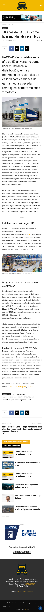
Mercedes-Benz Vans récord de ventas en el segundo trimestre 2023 (11, 430)
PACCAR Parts (28, 397)
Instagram (22, 387)
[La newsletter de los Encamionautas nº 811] (8, 476)
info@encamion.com (25, 591)
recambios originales (19, 400)
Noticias (10, 25)
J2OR (26, 609)
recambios (6, 400)
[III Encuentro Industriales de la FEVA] (8, 465)
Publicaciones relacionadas (16, 442)
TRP (29, 400)
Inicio (4, 25)
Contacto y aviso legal (30, 603)
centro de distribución (10, 397)
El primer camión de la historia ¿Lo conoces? (32, 428)
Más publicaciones (12, 445)
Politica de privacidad (14, 603)
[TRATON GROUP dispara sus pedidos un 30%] (8, 486)
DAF (20, 397)
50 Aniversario (21, 394)
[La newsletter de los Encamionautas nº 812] (8, 454)
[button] (41, 5)
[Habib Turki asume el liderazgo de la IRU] (8, 498)
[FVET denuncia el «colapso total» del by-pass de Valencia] (8, 509)
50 (13, 394)
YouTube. (31, 387)
